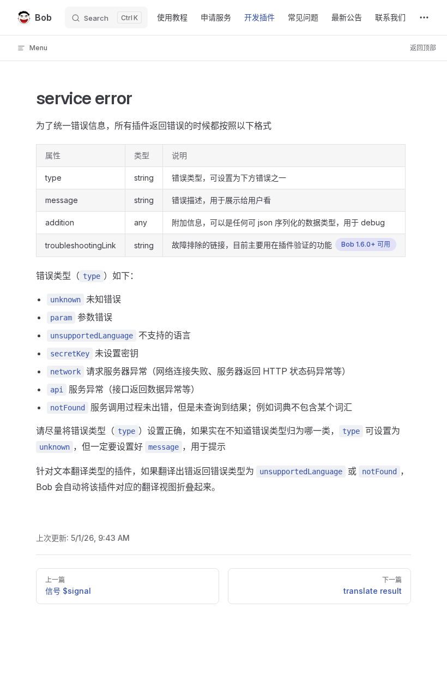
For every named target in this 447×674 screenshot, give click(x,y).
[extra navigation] (424, 17)
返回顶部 (423, 48)
